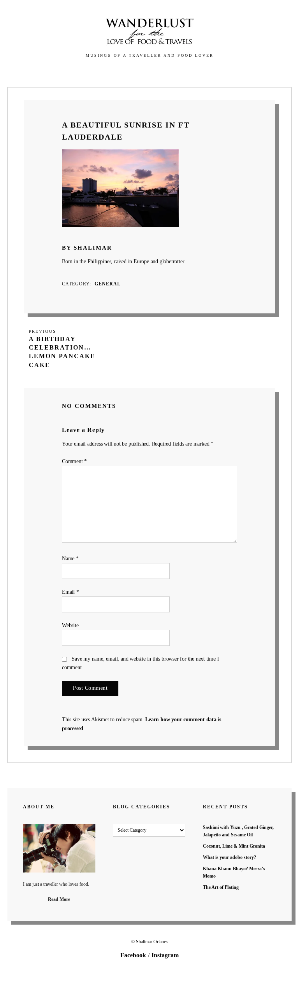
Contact (195, 72)
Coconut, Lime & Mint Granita (234, 846)
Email (70, 592)
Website (70, 625)
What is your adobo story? (229, 857)
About (162, 72)
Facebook (133, 955)
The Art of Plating (221, 887)
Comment (74, 461)
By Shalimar (87, 247)
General (108, 284)
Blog (134, 72)
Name (70, 558)
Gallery (103, 72)
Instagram (165, 955)
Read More (59, 899)
